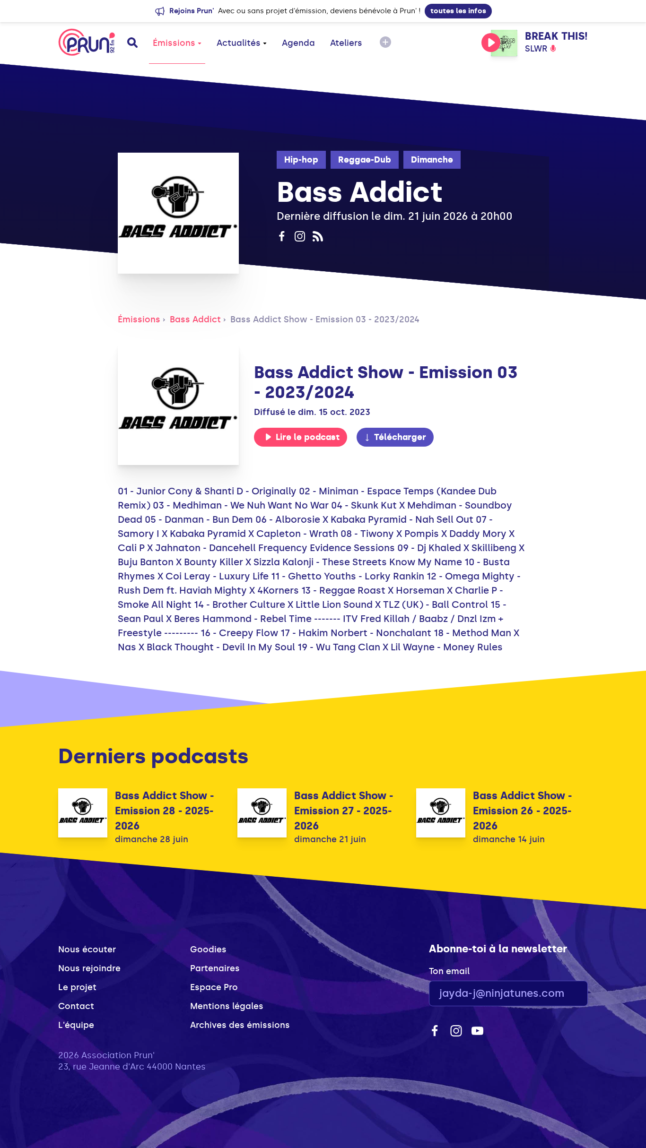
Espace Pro (214, 987)
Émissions (174, 43)
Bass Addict (195, 319)
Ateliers (346, 43)
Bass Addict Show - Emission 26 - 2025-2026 (522, 810)
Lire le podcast (308, 437)
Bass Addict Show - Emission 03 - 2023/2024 (324, 319)
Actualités (239, 43)
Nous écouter (87, 949)
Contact (76, 1006)
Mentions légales (226, 1006)
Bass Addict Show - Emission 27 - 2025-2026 (343, 810)
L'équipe (76, 1025)
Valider (554, 993)
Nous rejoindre (89, 968)
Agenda (298, 43)
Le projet (77, 987)
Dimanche (432, 160)
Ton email (449, 971)
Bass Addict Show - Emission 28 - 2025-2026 (164, 810)
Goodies (208, 949)
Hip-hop (301, 160)
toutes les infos (458, 11)
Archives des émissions (240, 1025)
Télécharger (400, 437)
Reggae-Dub (364, 160)
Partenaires (215, 968)
